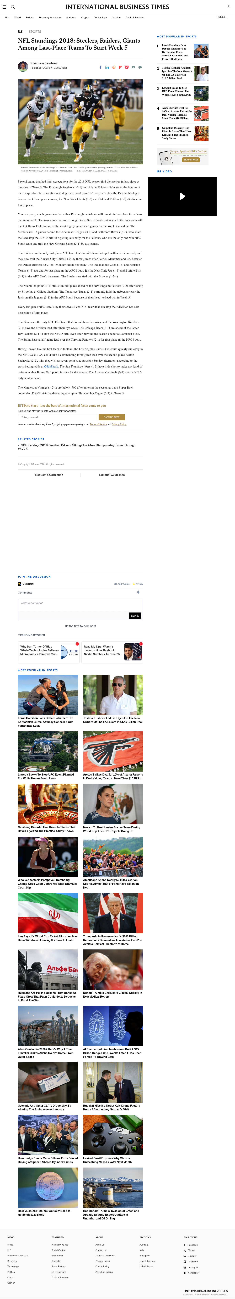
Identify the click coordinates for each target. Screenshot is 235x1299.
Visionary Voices (59, 1244)
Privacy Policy (119, 424)
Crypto (85, 17)
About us (99, 1244)
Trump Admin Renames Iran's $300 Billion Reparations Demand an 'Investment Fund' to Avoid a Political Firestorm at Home (112, 940)
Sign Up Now (191, 160)
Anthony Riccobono (45, 63)
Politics (30, 17)
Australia (144, 1244)
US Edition (222, 17)
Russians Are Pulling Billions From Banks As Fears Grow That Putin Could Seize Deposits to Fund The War (47, 996)
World (17, 17)
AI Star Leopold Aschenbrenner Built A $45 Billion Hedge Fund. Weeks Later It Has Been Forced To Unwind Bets (112, 1053)
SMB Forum (57, 1255)
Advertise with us (104, 1272)
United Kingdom (147, 1261)
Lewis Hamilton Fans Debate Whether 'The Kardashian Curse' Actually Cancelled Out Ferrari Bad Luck (45, 722)
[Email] (133, 67)
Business (71, 17)
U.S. (7, 17)
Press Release (58, 1266)
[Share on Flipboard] (120, 67)
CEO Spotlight (58, 1272)
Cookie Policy (102, 1266)
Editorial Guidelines (112, 474)
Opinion (116, 17)
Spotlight (55, 1261)
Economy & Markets (50, 17)
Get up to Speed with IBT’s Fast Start (188, 151)
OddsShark (51, 366)
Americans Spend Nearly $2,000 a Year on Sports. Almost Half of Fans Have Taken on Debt (111, 884)
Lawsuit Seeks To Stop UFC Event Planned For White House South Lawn (176, 91)
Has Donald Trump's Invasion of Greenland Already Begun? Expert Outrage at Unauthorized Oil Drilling (111, 1214)
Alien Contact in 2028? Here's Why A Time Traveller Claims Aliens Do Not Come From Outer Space (45, 1053)
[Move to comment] (140, 67)
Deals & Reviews (135, 17)
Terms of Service (98, 424)
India (142, 1250)
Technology (100, 17)
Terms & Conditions (105, 1255)
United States (146, 1266)
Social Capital (58, 1250)
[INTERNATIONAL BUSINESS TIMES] (117, 7)
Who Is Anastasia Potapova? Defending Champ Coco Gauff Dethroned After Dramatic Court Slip (47, 884)
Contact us (100, 1250)
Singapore (144, 1255)
